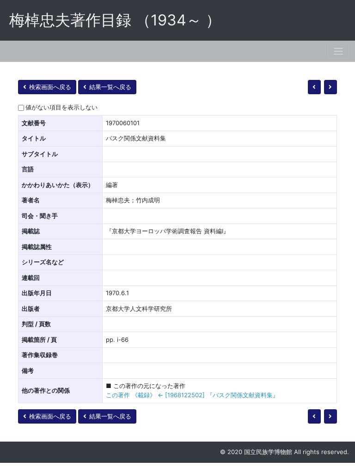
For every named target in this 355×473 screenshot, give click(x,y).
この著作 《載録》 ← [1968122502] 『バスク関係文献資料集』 (192, 395)
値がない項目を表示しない (61, 107)
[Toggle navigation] (338, 51)
